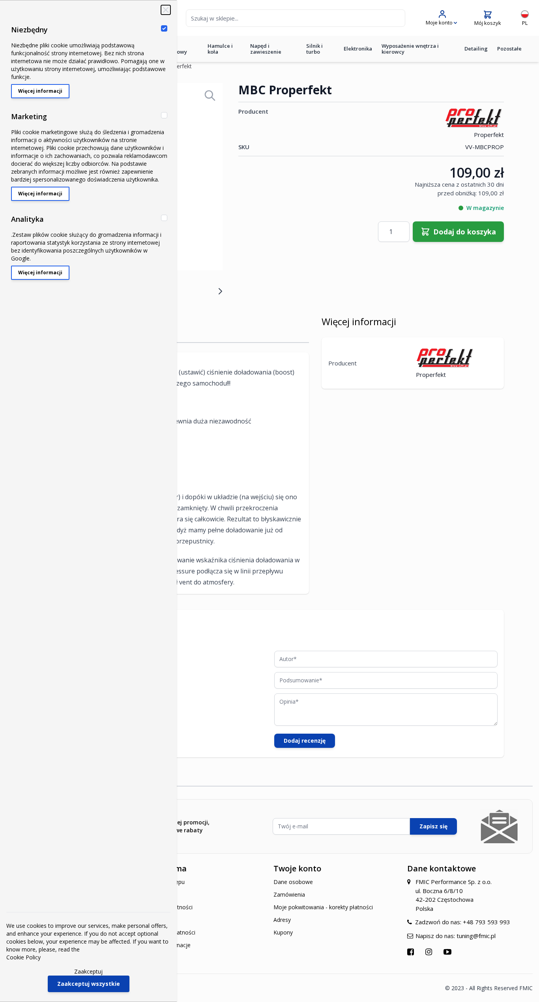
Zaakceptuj (88, 971)
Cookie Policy (23, 957)
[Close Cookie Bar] (165, 10)
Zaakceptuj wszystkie (88, 983)
